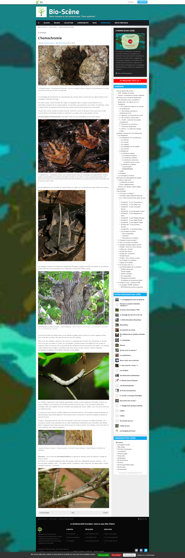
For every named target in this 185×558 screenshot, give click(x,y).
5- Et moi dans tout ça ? (125, 265)
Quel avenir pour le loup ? (128, 400)
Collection (68, 23)
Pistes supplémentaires (126, 184)
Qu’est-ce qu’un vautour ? (128, 350)
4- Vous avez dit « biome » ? (129, 365)
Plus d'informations (125, 73)
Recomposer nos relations (130, 238)
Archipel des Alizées (125, 251)
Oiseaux (122, 345)
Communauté (82, 23)
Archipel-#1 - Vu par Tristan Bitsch (131, 202)
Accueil (47, 23)
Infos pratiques (121, 23)
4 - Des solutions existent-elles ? (129, 117)
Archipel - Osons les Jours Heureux (130, 247)
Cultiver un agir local (124, 180)
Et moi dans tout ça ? (130, 81)
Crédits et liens (125, 426)
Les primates (125, 140)
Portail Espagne (122, 453)
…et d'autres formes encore (130, 162)
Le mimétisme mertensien (130, 160)
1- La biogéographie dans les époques (132, 299)
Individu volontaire (126, 273)
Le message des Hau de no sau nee (131, 315)
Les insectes (125, 149)
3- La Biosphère (125, 340)
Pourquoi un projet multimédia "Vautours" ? (130, 305)
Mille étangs (121, 447)
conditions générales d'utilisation (82, 551)
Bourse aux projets (111, 534)
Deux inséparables (128, 233)
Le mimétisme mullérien (129, 158)
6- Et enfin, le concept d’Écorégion (131, 395)
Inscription (131, 2)
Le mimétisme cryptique (128, 164)
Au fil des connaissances (128, 390)
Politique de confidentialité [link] (145, 555)
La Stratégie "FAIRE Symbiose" (129, 285)
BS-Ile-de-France (122, 460)
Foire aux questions (73, 537)
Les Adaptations (123, 135)
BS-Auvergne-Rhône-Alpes (125, 465)
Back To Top (143, 519)
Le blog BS (70, 541)
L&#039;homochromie (66, 27)
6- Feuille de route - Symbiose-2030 (129, 282)
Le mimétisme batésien (129, 155)
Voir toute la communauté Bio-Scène (130, 473)
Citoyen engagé (126, 271)
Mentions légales (99, 551)
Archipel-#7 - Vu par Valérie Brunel (131, 220)
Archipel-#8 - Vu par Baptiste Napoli (132, 222)
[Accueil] (39, 2)
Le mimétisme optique (128, 153)
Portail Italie (121, 456)
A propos (42, 32)
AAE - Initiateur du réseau (126, 93)
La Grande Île (121, 451)
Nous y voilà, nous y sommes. (129, 360)
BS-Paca (120, 462)
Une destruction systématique (129, 375)
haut (73, 513)
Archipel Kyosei (124, 256)
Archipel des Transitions (126, 253)
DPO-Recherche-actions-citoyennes (132, 287)
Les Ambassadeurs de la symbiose (130, 267)
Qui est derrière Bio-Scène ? (125, 91)
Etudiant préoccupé (127, 269)
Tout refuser (116, 555)
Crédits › (105, 513)
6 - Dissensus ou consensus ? (128, 124)
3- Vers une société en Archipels (128, 242)
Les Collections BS (92, 534)
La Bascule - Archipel (126, 249)
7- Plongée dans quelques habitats (131, 406)
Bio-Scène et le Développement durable (129, 178)
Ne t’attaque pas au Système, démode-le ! (132, 335)
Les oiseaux (124, 142)
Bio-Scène (64, 11)
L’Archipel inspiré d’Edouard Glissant (130, 195)
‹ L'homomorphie (44, 513)
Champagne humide (123, 445)
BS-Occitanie (121, 467)
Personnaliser (129, 555)
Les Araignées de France (127, 431)
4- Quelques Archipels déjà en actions (130, 245)
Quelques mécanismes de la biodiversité (129, 133)
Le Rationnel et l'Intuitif (126, 182)
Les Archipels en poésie (128, 231)
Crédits (121, 131)
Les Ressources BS (92, 541)
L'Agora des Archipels (126, 262)
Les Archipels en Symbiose (127, 260)
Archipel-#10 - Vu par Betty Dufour (131, 229)
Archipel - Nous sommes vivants (129, 258)
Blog (95, 23)
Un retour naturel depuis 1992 (129, 310)
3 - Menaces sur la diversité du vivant (131, 115)
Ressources (105, 23)
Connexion (142, 2)
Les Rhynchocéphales (127, 385)
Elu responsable (126, 276)
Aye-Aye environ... (49, 43)
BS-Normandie (121, 469)
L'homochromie (50, 38)
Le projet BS (71, 534)
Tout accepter (103, 555)
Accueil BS (43, 27)
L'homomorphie (127, 167)
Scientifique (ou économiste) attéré (131, 280)
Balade (57, 23)
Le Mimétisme (123, 151)
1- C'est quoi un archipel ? (126, 193)
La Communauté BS (111, 537)
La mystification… (125, 355)
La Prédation (122, 173)
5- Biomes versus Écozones (129, 380)
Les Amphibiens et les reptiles (130, 146)
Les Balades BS (91, 537)
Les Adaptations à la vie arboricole (130, 137)
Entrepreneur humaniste (128, 278)
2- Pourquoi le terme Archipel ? (127, 240)
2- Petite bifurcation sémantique (130, 320)
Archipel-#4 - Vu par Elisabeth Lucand (132, 211)
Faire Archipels (121, 191)
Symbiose (125, 236)
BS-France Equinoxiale (124, 449)
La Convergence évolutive (126, 175)
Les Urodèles (124, 370)
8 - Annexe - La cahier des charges (130, 129)
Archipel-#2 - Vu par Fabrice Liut (131, 204)
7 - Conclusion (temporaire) (127, 126)
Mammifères (124, 325)
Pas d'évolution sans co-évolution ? (129, 100)
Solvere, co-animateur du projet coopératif (131, 95)
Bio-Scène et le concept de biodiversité (129, 97)
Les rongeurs (125, 144)
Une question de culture (127, 330)
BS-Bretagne (121, 458)
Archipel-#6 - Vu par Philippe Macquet (132, 218)
